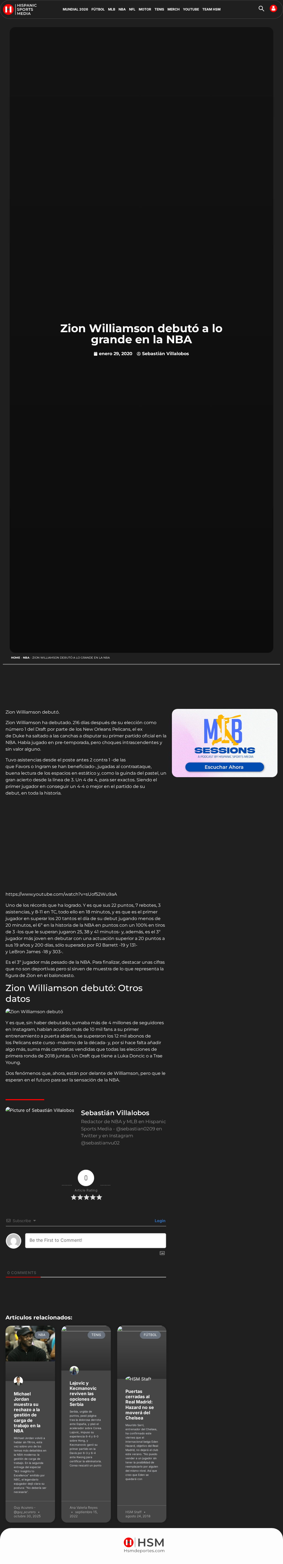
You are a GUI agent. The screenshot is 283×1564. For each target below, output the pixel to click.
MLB (111, 9)
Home (15, 657)
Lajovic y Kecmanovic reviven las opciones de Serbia (83, 1393)
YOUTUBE (191, 9)
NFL (132, 9)
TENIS (159, 9)
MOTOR (145, 9)
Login (160, 1220)
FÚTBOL (98, 9)
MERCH (173, 9)
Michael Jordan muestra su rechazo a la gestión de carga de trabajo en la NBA (27, 1412)
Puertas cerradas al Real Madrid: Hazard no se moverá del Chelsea (139, 1405)
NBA (122, 9)
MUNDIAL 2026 (75, 9)
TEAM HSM (211, 9)
